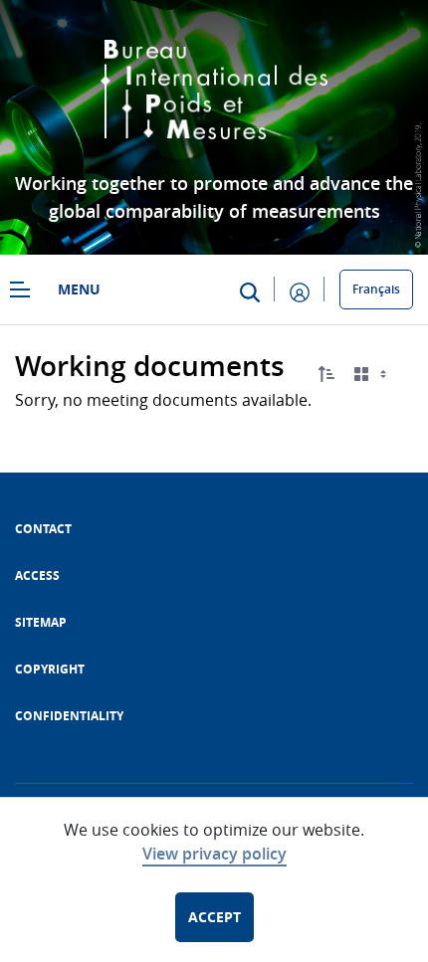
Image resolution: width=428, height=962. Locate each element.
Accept (214, 916)
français (376, 289)
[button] (326, 374)
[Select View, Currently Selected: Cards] (372, 374)
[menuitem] (43, 528)
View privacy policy (214, 854)
